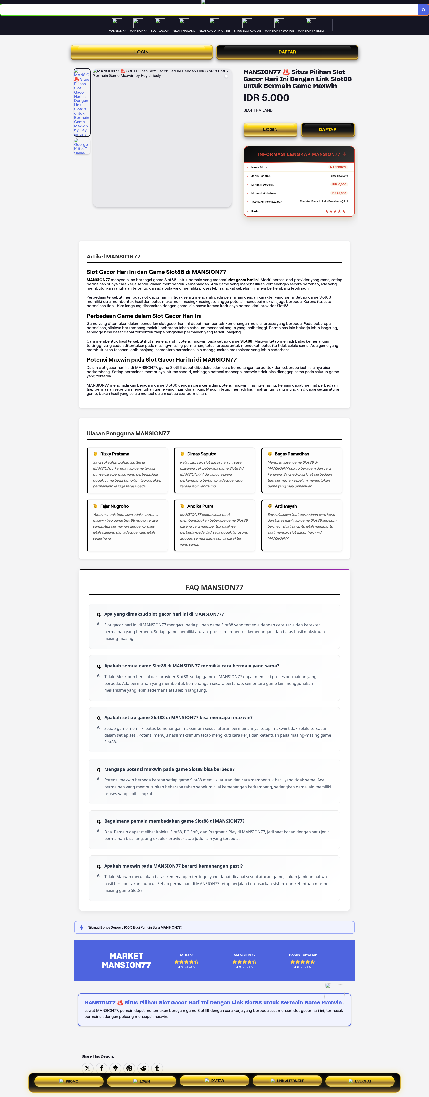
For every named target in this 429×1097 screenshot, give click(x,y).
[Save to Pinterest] (129, 1068)
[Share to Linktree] (115, 1068)
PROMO (72, 1081)
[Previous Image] (97, 139)
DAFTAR (287, 51)
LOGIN (141, 51)
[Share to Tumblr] (157, 1068)
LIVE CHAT (363, 1083)
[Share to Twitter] (88, 1068)
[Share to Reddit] (143, 1068)
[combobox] (209, 9)
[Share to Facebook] (101, 1068)
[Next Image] (228, 139)
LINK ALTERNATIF (290, 1082)
